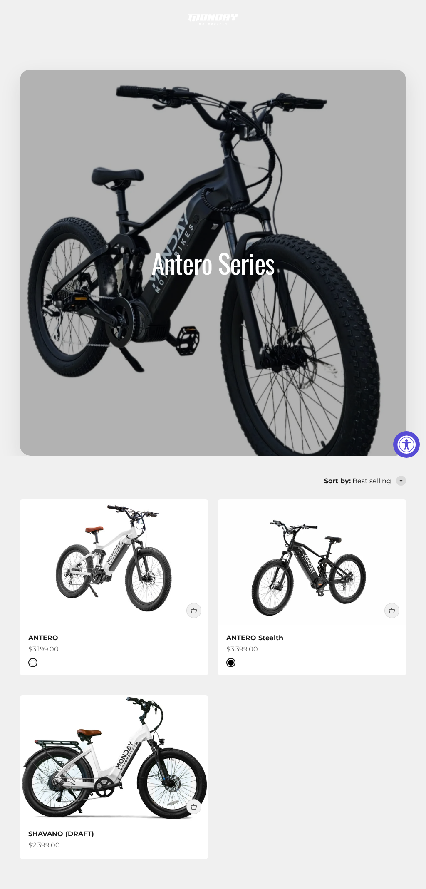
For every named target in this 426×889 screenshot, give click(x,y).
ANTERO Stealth (254, 638)
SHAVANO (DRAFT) (61, 834)
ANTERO (43, 638)
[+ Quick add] (193, 610)
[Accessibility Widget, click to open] (406, 444)
